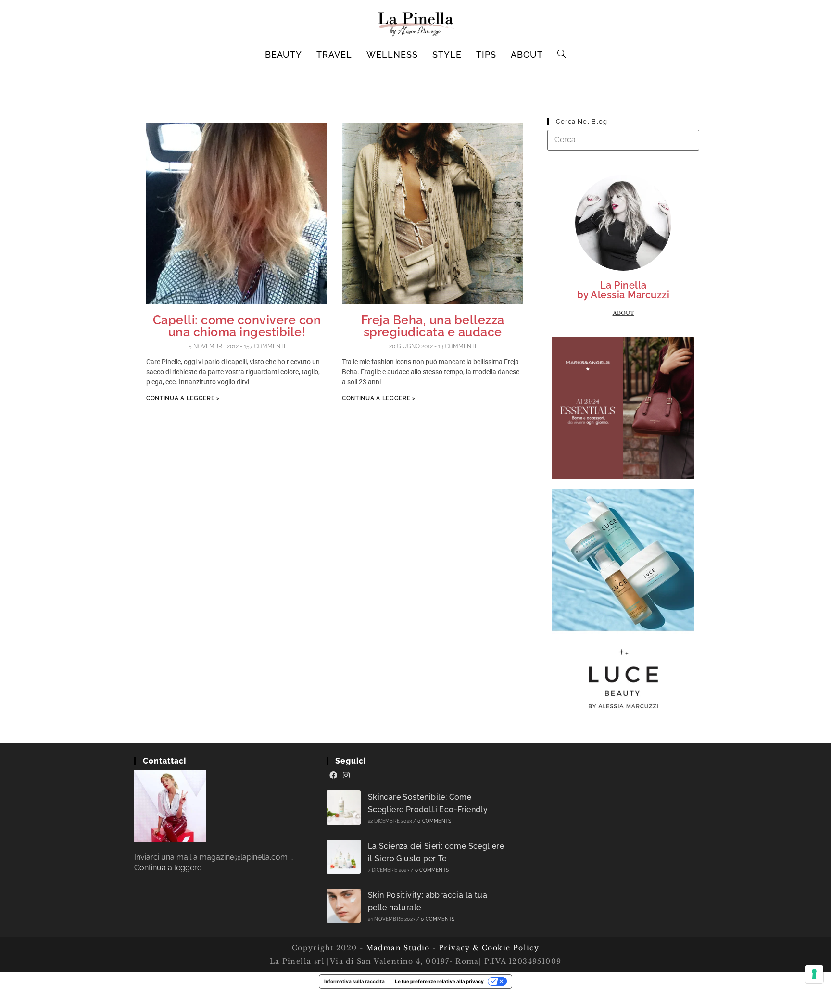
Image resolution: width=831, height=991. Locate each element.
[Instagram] (346, 775)
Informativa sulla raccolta (354, 981)
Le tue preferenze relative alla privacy (439, 981)
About (623, 313)
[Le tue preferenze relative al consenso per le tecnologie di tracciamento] (814, 974)
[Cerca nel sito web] (623, 139)
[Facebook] (333, 775)
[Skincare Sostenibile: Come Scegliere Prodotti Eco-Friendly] (344, 807)
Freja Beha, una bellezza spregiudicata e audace (432, 326)
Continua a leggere (167, 867)
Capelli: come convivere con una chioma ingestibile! (237, 326)
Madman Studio (396, 947)
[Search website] (562, 55)
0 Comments (434, 821)
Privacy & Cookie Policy (489, 947)
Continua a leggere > (183, 398)
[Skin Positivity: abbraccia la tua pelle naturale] (344, 906)
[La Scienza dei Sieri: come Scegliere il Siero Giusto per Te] (344, 857)
